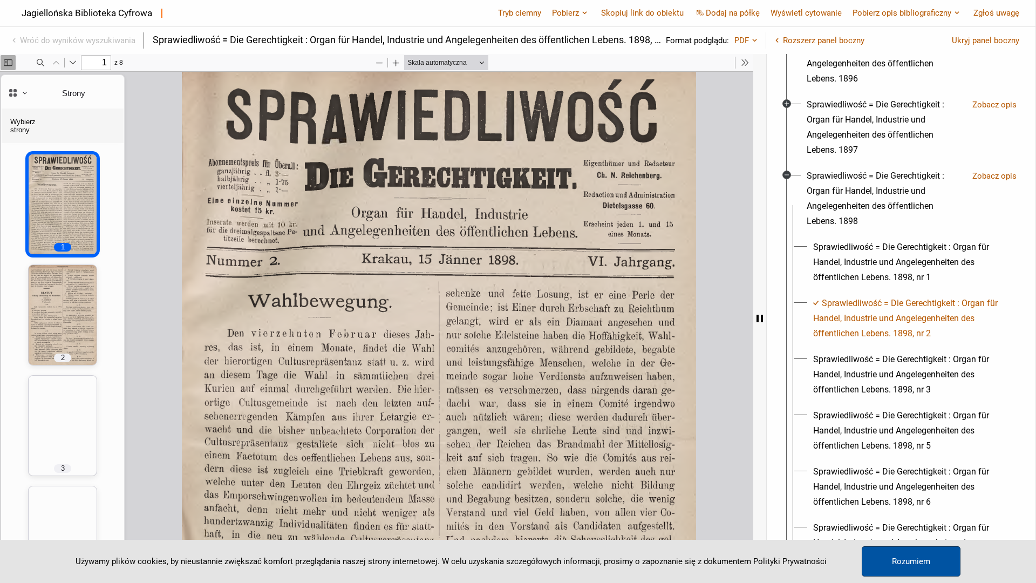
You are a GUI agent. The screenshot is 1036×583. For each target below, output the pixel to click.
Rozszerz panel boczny (823, 40)
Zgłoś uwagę (996, 13)
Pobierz (565, 13)
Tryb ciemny (519, 13)
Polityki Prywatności (790, 561)
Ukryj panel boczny (985, 40)
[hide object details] (759, 318)
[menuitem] (885, 56)
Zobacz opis (994, 105)
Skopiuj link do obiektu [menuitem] (642, 13)
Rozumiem (911, 561)
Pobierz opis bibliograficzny (902, 13)
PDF (741, 40)
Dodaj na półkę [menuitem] (733, 13)
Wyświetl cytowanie (806, 13)
